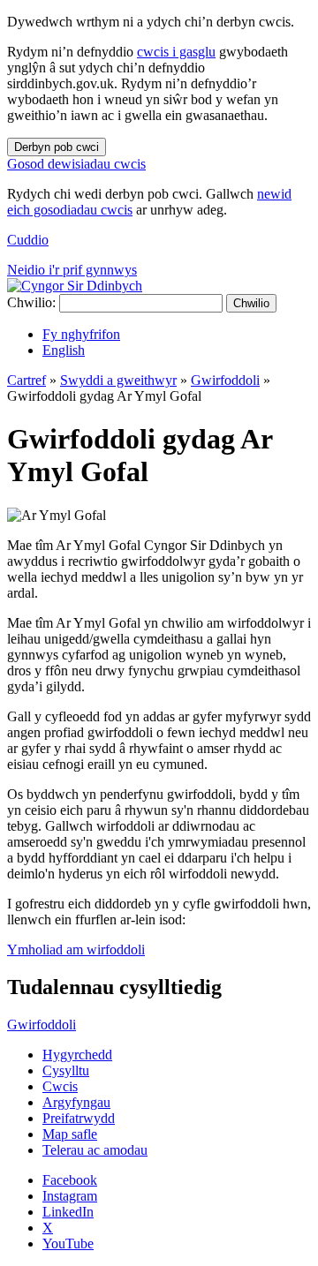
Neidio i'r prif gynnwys (72, 269)
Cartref (26, 380)
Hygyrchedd (77, 1054)
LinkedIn (68, 1211)
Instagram (69, 1195)
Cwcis (60, 1086)
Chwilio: (31, 302)
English (63, 350)
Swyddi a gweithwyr (118, 380)
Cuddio (28, 239)
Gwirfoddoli (225, 380)
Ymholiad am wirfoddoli (76, 949)
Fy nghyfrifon (81, 334)
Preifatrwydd (78, 1118)
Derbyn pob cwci (56, 147)
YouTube (68, 1243)
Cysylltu (65, 1070)
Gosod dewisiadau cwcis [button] (76, 163)
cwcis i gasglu (176, 51)
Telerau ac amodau (95, 1149)
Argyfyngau (76, 1102)
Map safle (69, 1134)
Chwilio (251, 303)
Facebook (69, 1179)
